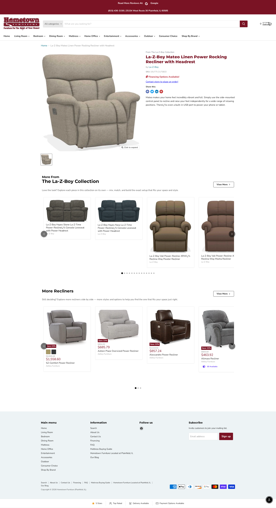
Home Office (91, 36)
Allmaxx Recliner (210, 358)
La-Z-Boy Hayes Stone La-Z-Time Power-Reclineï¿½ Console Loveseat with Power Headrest (65, 227)
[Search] (244, 24)
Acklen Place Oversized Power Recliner (118, 351)
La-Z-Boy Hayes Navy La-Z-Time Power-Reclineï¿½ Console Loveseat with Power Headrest (117, 228)
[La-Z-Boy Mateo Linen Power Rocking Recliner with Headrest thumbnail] (46, 159)
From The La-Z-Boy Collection (160, 52)
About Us (94, 432)
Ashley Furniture (53, 366)
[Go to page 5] (132, 273)
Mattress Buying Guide (101, 449)
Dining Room (56, 36)
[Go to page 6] (134, 273)
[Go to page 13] (151, 273)
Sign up (226, 436)
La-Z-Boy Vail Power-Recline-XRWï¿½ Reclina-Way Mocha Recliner (221, 257)
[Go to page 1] (122, 273)
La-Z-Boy (154, 67)
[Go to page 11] (146, 273)
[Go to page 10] (144, 273)
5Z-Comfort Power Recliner (60, 363)
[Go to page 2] (124, 273)
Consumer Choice (168, 36)
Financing (95, 440)
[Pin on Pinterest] (161, 91)
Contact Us (95, 436)
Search (93, 428)
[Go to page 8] (139, 273)
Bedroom (38, 36)
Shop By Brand (190, 36)
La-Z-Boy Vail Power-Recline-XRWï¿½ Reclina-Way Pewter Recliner (170, 257)
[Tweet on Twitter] (152, 91)
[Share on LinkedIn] (156, 91)
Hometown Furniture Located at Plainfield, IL (111, 453)
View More (222, 184)
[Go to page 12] (149, 273)
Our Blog (94, 457)
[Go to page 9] (141, 273)
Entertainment (112, 36)
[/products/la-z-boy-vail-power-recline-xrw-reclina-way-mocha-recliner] (222, 226)
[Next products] (232, 234)
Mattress (74, 36)
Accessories (132, 36)
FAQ (92, 444)
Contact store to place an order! (162, 81)
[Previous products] (44, 234)
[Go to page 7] (136, 273)
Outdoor (149, 36)
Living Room (21, 36)
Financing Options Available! (163, 76)
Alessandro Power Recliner (164, 354)
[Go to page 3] (127, 273)
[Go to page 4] (129, 273)
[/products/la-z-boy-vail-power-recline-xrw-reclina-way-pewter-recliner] (171, 226)
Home (7, 36)
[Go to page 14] (154, 273)
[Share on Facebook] (147, 91)
